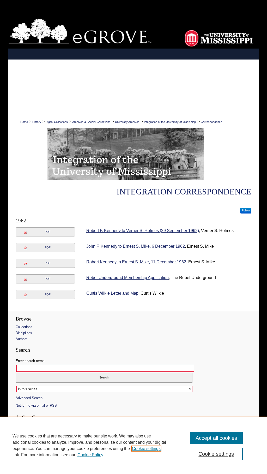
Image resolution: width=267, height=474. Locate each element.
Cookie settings (146, 448)
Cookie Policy (90, 455)
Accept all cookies (216, 438)
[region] (133, 445)
